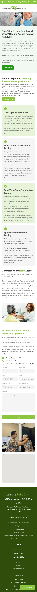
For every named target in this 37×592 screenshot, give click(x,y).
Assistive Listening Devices (18, 538)
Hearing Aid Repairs (18, 532)
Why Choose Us (18, 550)
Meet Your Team (18, 553)
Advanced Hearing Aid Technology (18, 526)
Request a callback (18, 568)
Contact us (19, 562)
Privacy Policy (18, 576)
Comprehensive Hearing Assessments (18, 522)
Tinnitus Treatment (18, 529)
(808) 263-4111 (11, 361)
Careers (18, 565)
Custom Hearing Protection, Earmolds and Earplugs (18, 535)
